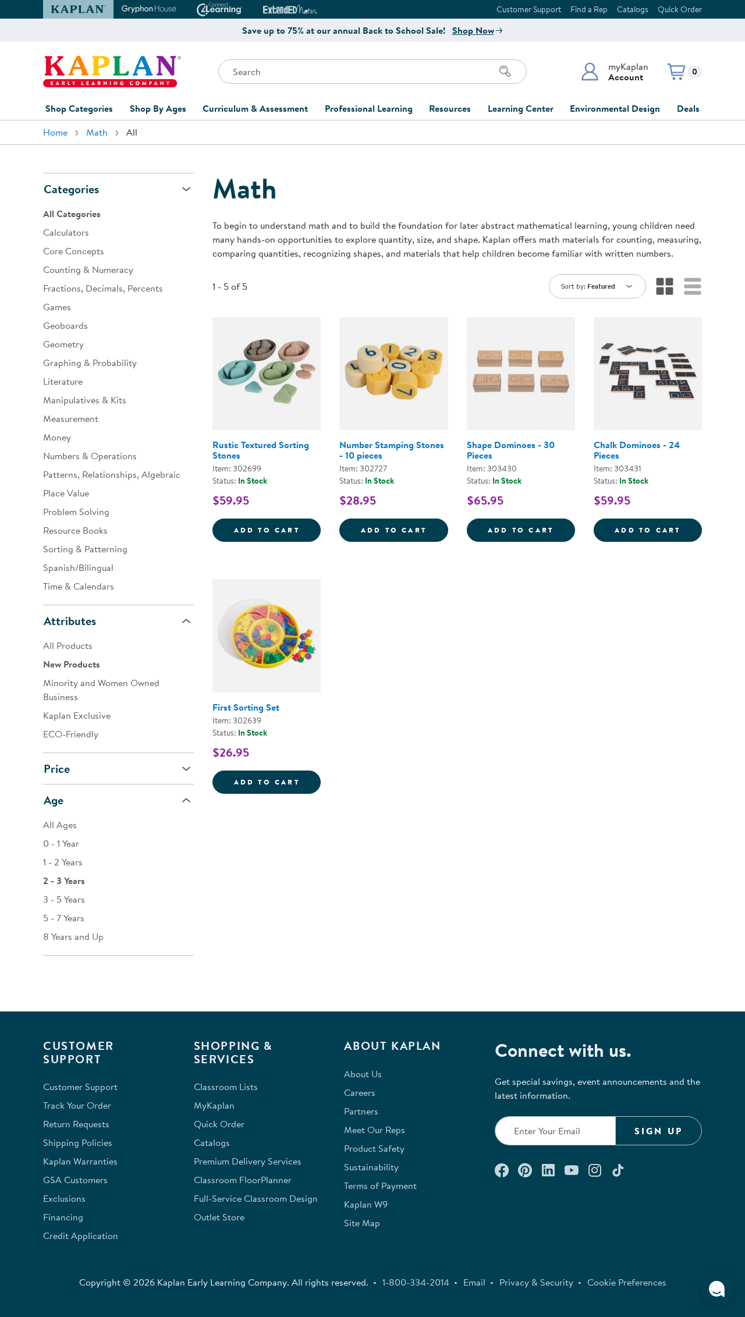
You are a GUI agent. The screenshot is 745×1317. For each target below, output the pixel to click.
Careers (359, 1092)
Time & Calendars (78, 586)
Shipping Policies (77, 1142)
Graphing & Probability (90, 362)
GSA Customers (75, 1179)
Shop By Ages (158, 108)
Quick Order (680, 9)
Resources (450, 108)
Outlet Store (219, 1216)
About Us (363, 1073)
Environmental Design (615, 108)
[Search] (505, 71)
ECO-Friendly (70, 733)
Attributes (70, 621)
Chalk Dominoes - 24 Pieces (637, 450)
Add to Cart (277, 529)
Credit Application (80, 1235)
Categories (71, 189)
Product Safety (374, 1148)
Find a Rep (589, 9)
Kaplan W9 (366, 1204)
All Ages (60, 824)
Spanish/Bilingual (78, 567)
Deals (688, 108)
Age (53, 800)
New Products (71, 664)
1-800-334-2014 (415, 1282)
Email (474, 1282)
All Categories (72, 213)
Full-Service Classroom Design (256, 1198)
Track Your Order (77, 1105)
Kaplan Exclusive (77, 715)
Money (57, 437)
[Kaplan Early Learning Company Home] (112, 71)
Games (57, 306)
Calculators (66, 232)
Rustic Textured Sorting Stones (260, 450)
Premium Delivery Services (247, 1161)
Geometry (63, 344)
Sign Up (658, 1130)
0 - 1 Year (61, 843)
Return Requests (76, 1123)
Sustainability (371, 1166)
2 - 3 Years (64, 880)
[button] (614, 71)
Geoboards (65, 325)
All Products (68, 645)
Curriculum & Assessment (255, 108)
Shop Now (473, 30)
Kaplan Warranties (80, 1161)
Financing (63, 1216)
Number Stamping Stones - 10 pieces (391, 450)
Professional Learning (369, 108)
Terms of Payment (380, 1185)
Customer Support (528, 9)
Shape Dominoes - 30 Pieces (511, 450)
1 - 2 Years (63, 861)
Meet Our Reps (374, 1129)
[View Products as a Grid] (664, 286)
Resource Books (75, 530)
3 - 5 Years (64, 899)
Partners (361, 1111)
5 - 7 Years (63, 917)
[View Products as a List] (692, 286)
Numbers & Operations (90, 455)
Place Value (66, 493)
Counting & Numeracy (88, 269)
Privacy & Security (536, 1282)
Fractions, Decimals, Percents (103, 288)
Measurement (70, 418)
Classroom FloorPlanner (243, 1179)
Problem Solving (76, 511)
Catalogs (632, 9)
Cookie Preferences (626, 1282)
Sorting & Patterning (85, 548)
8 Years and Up (73, 936)
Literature (63, 381)
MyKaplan (214, 1105)
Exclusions (64, 1198)
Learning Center (521, 108)
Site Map (362, 1222)
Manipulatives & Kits (84, 399)
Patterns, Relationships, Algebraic (111, 474)
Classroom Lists (226, 1086)
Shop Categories (79, 108)
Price (57, 768)
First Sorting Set (245, 707)
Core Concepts (73, 250)
